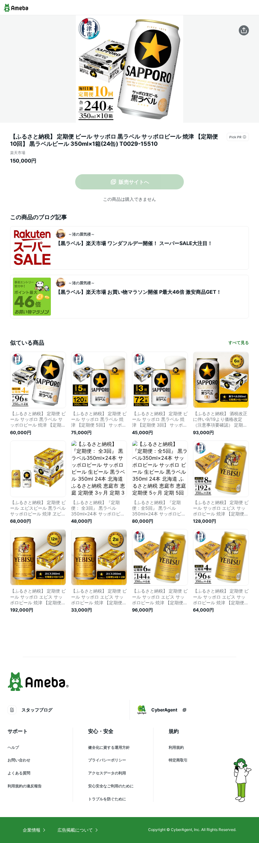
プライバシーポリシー (107, 760)
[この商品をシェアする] (244, 30)
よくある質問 (19, 773)
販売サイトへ (134, 182)
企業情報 (31, 830)
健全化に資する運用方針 (109, 747)
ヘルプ (13, 747)
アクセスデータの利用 (107, 773)
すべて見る (238, 342)
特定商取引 (178, 760)
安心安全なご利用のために (111, 786)
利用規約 (176, 747)
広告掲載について (75, 830)
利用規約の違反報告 (25, 786)
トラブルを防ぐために (107, 799)
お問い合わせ (19, 760)
